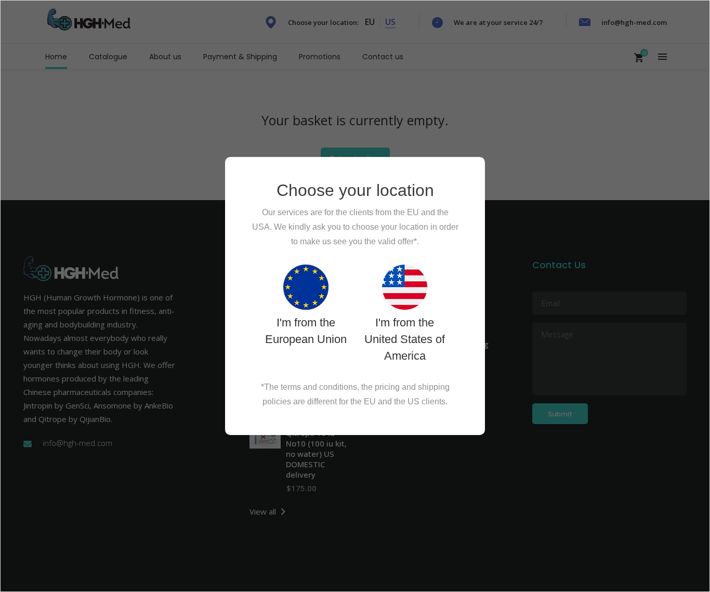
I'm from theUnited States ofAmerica (404, 339)
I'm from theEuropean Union (306, 331)
